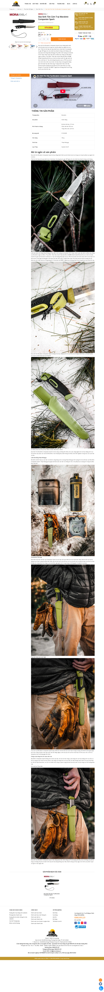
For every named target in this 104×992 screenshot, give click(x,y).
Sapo (68, 958)
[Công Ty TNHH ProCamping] (15, 4)
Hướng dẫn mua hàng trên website (18, 913)
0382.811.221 (79, 917)
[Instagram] (85, 923)
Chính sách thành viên (36, 919)
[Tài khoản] (88, 4)
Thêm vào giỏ (62, 39)
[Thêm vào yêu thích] (44, 43)
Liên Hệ (54, 917)
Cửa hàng (55, 915)
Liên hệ (75, 4)
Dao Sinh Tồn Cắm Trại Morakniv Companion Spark (52, 894)
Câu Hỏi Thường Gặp (14, 921)
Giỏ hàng (55, 919)
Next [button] (37, 47)
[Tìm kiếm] (91, 4)
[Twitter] (79, 923)
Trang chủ (28, 4)
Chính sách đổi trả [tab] (15, 81)
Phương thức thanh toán (15, 915)
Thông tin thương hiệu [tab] (16, 78)
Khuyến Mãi (43, 4)
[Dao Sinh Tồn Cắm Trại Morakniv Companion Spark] (52, 884)
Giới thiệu (35, 4)
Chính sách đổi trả (35, 917)
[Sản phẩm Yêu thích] (85, 4)
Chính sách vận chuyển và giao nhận (40, 921)
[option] (23, 27)
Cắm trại (52, 4)
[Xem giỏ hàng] (94, 4)
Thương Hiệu (61, 4)
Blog (68, 4)
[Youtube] (82, 923)
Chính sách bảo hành (36, 913)
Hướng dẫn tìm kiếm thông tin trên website (18, 918)
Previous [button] (9, 47)
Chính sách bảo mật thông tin (38, 915)
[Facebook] (75, 923)
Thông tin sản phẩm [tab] (16, 75)
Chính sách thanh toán (37, 923)
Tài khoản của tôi (57, 921)
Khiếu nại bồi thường (14, 923)
